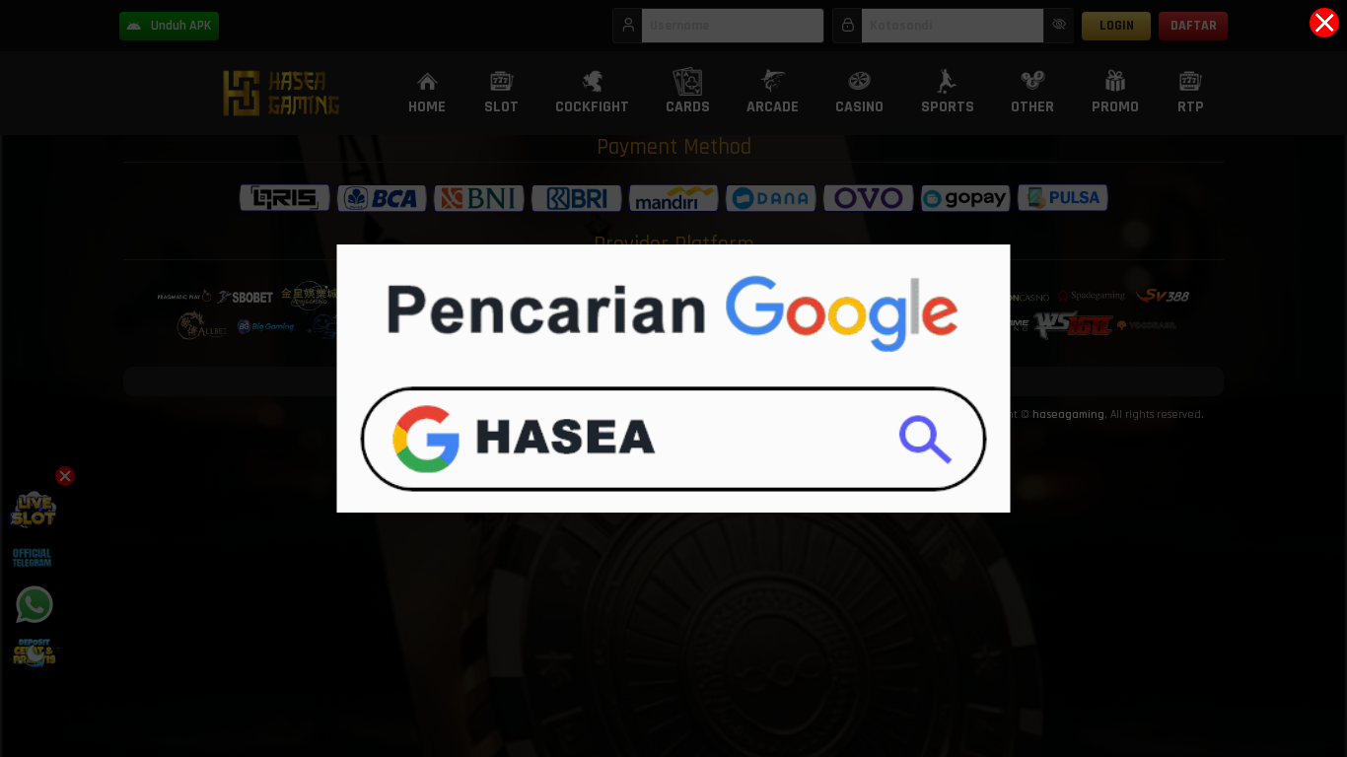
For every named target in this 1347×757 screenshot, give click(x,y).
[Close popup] (1324, 22)
